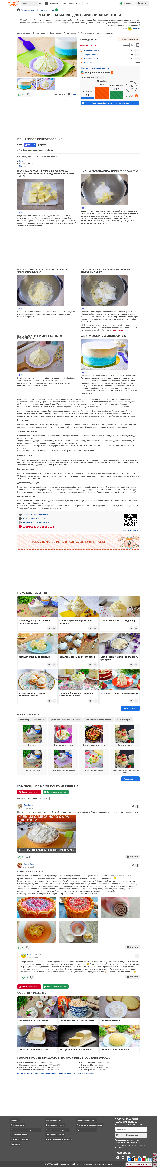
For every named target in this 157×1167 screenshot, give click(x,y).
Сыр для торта (123, 720)
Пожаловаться (26, 33)
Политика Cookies (19, 1135)
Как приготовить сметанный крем (76, 1021)
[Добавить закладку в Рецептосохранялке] (69, 94)
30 (23, 947)
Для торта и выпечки (63, 745)
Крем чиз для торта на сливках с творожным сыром (35, 621)
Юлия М (136, 29)
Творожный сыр (91, 55)
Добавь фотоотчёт (30, 792)
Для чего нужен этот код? (129, 530)
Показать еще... (130, 708)
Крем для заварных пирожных (34, 657)
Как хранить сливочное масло (34, 1049)
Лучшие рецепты (53, 1120)
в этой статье (117, 330)
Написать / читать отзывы (34, 519)
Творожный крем (32, 770)
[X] (132, 1159)
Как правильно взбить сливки (34, 1021)
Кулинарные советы (55, 1125)
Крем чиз (32, 745)
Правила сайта (17, 1125)
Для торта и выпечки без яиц (98, 720)
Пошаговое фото (71, 33)
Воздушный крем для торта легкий (77, 657)
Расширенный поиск (86, 1120)
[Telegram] (150, 1159)
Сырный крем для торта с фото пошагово (75, 621)
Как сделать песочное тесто (114, 1049)
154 (23, 94)
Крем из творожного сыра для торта (118, 620)
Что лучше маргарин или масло (75, 1049)
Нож (21, 161)
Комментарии (56, 33)
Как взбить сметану (110, 1021)
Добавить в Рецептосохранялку (36, 515)
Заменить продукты (88, 45)
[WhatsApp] (146, 1159)
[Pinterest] (143, 1159)
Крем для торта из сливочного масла (119, 693)
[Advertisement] (47, 115)
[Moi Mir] (139, 1159)
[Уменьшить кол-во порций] (138, 46)
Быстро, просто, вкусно (94, 745)
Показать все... (130, 779)
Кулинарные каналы (86, 1130)
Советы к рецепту (87, 33)
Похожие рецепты (40, 33)
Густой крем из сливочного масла (65, 720)
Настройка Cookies (19, 1139)
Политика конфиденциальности (25, 1130)
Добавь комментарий (56, 792)
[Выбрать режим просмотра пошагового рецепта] (20, 212)
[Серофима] (19, 806)
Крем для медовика (94, 770)
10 (27, 977)
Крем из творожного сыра (63, 770)
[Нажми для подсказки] (112, 72)
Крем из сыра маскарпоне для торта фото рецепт (119, 658)
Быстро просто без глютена (32, 720)
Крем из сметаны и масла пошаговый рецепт (32, 694)
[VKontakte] (129, 1159)
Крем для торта (125, 745)
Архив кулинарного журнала (59, 1139)
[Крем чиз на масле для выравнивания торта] (26, 84)
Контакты (15, 1144)
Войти (143, 3)
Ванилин (88, 62)
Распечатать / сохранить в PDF (36, 522)
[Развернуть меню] (155, 1165)
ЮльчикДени (28, 864)
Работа (79, 3)
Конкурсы (87, 3)
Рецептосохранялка (58, 3)
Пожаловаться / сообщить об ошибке (38, 526)
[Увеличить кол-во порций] (138, 43)
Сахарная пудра (91, 58)
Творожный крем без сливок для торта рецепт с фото (76, 694)
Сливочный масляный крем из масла (125, 771)
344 (74, 94)
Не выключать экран (130, 39)
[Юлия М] (23, 955)
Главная (15, 1120)
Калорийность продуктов (106, 33)
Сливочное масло (91, 51)
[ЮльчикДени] (19, 865)
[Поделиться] (155, 1160)
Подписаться (132, 1135)
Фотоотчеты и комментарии (89, 1125)
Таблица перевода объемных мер (95, 68)
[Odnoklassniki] (136, 1159)
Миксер (22, 166)
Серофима (27, 805)
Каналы (71, 3)
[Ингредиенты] (155, 1155)
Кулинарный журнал (55, 1135)
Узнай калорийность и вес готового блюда (110, 103)
